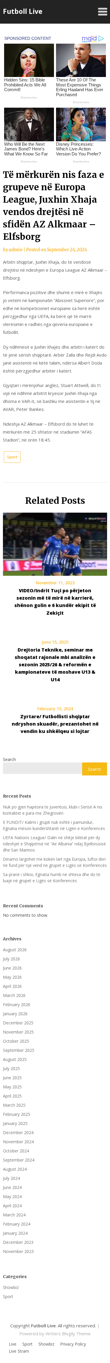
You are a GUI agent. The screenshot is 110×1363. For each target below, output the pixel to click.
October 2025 (16, 1041)
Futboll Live (23, 11)
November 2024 (18, 1141)
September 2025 (18, 1050)
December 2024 (18, 1132)
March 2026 (14, 995)
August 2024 (15, 1169)
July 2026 (11, 959)
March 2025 (14, 1105)
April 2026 (12, 986)
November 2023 (18, 1251)
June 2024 (12, 1187)
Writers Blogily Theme (68, 1333)
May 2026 (12, 977)
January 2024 (15, 1233)
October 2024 (16, 1151)
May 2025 (12, 1087)
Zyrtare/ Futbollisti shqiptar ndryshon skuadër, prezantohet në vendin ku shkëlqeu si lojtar (55, 723)
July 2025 (11, 1068)
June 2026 (12, 968)
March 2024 (14, 1215)
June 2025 (12, 1077)
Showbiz (11, 1287)
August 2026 (15, 949)
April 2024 (12, 1205)
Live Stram (19, 1351)
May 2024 (12, 1196)
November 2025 (18, 1032)
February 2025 (16, 1114)
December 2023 (18, 1242)
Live (12, 1344)
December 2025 (18, 1023)
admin (15, 249)
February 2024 (16, 1224)
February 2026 (16, 1004)
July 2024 (11, 1178)
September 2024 (18, 1160)
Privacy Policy (73, 1344)
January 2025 (15, 1123)
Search (9, 759)
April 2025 (12, 1096)
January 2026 (15, 1013)
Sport (12, 457)
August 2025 (15, 1059)
